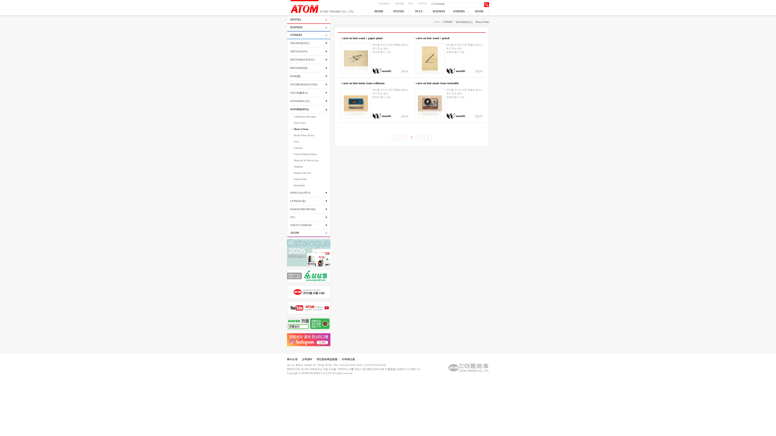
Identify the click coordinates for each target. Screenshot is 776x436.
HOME (378, 11)
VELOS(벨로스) (299, 92)
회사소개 (292, 359)
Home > (438, 22)
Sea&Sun (298, 166)
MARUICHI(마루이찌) (302, 209)
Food (296, 141)
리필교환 (399, 3)
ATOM (479, 11)
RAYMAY (439, 11)
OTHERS (459, 11)
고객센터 (307, 359)
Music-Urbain (301, 129)
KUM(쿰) (295, 76)
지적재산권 (348, 359)
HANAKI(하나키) (300, 101)
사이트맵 (422, 3)
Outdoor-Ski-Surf (302, 173)
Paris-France (300, 123)
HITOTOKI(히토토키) (302, 59)
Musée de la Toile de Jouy (306, 160)
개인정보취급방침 (326, 359)
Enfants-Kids (300, 179)
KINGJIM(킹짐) (299, 67)
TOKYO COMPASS (301, 225)
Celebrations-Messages (305, 116)
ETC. (293, 217)
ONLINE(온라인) (299, 43)
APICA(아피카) (298, 51)
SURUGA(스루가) (300, 192)
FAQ (411, 3)
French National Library (305, 154)
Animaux (298, 148)
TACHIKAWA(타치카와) (303, 84)
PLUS (419, 11)
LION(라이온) (298, 200)
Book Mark (299, 185)
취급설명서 (384, 3)
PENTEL (399, 11)
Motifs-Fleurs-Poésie (304, 135)
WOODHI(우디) (299, 109)
